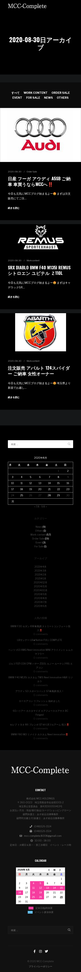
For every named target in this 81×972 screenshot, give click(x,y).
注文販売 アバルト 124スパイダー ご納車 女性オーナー (39, 370)
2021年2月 (40, 574)
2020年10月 (40, 590)
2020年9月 (40, 594)
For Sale (33, 97)
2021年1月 (40, 578)
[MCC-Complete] (27, 6)
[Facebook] (34, 951)
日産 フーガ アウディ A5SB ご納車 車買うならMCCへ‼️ (39, 181)
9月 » (44, 506)
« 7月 (37, 506)
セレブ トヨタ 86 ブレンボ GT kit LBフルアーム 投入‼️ (39, 724)
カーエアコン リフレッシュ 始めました (39, 701)
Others (63, 97)
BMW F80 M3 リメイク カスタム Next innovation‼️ (39, 734)
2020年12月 (40, 582)
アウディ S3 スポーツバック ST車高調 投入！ (39, 691)
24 (12, 495)
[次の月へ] (61, 869)
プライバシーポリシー (40, 966)
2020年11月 (40, 586)
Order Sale (61, 92)
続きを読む (14, 207)
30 (68, 495)
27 (40, 495)
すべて (15, 92)
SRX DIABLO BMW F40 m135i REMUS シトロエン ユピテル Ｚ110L (39, 270)
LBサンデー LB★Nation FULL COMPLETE (39, 640)
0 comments (40, 634)
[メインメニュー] (69, 6)
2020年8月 (40, 598)
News (48, 97)
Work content (36, 92)
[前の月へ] (47, 869)
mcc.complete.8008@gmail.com (43, 835)
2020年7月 (40, 602)
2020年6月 (40, 606)
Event (17, 97)
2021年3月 (40, 570)
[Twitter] (46, 951)
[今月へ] (54, 869)
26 (30, 495)
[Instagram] (40, 951)
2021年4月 (40, 566)
